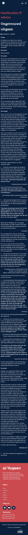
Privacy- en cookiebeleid (14, 527)
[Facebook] (5, 508)
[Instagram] (14, 508)
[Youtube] (9, 508)
